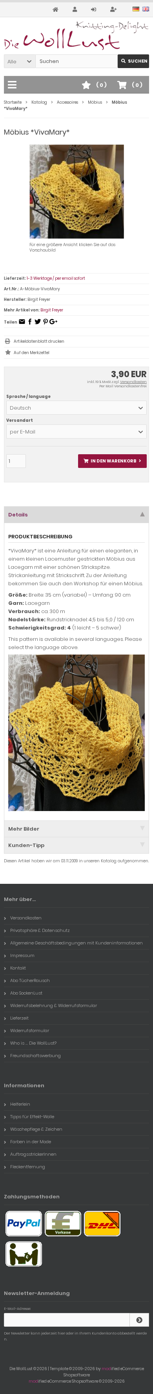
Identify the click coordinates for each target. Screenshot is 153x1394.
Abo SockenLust (26, 993)
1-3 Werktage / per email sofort (56, 278)
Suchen (133, 61)
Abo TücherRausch (30, 980)
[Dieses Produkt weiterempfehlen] (22, 324)
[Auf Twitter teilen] (38, 324)
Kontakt (18, 968)
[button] (19, 61)
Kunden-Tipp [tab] (26, 845)
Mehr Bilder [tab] (23, 829)
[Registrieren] (114, 9)
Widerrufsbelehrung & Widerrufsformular (53, 1005)
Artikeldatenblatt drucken (39, 341)
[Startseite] (57, 9)
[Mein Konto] (76, 9)
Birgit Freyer (51, 310)
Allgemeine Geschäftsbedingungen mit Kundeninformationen (76, 943)
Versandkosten (133, 382)
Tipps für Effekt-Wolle (32, 1116)
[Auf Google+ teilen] (53, 324)
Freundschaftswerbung (35, 1055)
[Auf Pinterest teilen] (45, 324)
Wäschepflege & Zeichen (36, 1129)
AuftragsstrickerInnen (33, 1154)
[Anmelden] (94, 9)
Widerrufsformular (29, 1030)
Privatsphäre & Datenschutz (40, 930)
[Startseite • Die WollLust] (76, 35)
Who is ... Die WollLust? (33, 1043)
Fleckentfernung (27, 1167)
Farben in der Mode (30, 1142)
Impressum (22, 955)
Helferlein (20, 1104)
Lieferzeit (19, 1018)
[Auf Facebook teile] (30, 324)
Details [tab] (18, 514)
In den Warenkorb (113, 461)
